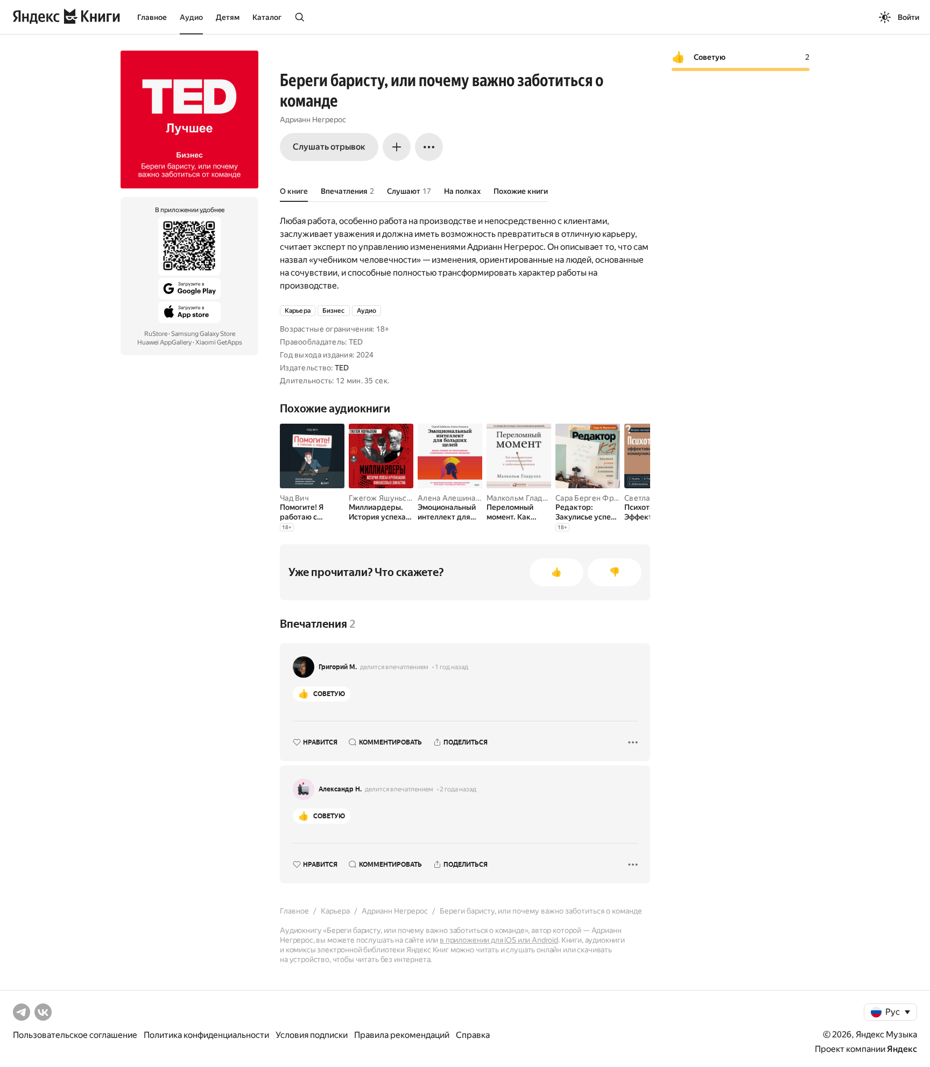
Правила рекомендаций (401, 1035)
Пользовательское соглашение (75, 1035)
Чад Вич (294, 498)
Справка (473, 1035)
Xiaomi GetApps (218, 342)
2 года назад (458, 789)
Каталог (266, 17)
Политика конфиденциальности (206, 1035)
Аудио (191, 17)
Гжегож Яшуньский (384, 498)
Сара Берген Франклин (597, 498)
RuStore (155, 334)
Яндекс (902, 1049)
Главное (152, 17)
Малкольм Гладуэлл (523, 498)
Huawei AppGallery (164, 342)
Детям (227, 17)
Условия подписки (312, 1035)
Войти (908, 17)
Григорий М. (338, 667)
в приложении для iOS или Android (499, 940)
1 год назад (451, 667)
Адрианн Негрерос (313, 119)
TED (342, 367)
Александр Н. (340, 789)
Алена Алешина (447, 498)
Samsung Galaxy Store (203, 334)
